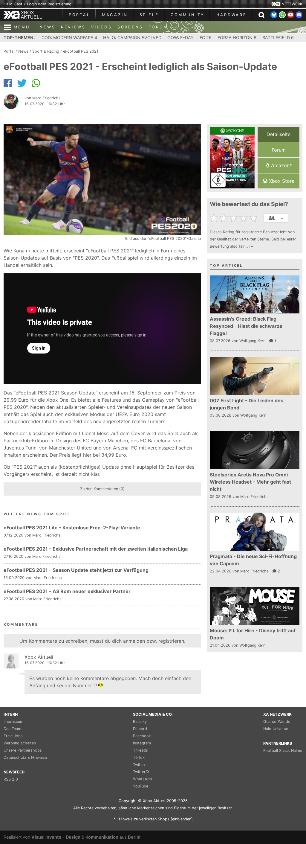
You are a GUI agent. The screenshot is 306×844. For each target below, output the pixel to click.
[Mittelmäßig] (234, 218)
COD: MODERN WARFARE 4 (69, 37)
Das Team (12, 728)
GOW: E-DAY (180, 37)
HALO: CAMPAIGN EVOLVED (132, 37)
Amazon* (281, 165)
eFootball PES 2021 (80, 51)
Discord (140, 728)
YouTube (140, 786)
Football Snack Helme (282, 750)
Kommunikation (101, 837)
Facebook (142, 736)
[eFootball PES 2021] (232, 157)
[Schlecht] (215, 218)
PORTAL (79, 15)
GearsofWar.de (276, 721)
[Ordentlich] (244, 218)
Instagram (142, 743)
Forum (279, 150)
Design (73, 837)
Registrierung (59, 4)
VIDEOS (101, 27)
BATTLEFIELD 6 (278, 37)
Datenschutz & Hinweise (25, 757)
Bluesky (140, 721)
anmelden (134, 641)
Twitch (139, 764)
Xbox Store (280, 181)
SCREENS (130, 27)
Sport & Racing (45, 51)
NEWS (47, 27)
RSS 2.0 (11, 779)
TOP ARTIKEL (226, 265)
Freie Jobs (13, 736)
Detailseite (278, 134)
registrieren (171, 641)
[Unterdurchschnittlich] (225, 218)
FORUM (158, 27)
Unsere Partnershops (23, 750)
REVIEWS (73, 27)
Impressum (13, 721)
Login (32, 4)
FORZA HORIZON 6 (237, 37)
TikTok (139, 757)
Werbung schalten (20, 743)
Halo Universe (275, 728)
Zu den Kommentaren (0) (102, 489)
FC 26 (206, 37)
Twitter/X (141, 772)
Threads (140, 750)
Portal (9, 51)
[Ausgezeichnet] (254, 218)
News (23, 51)
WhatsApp (142, 779)
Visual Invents (46, 837)
